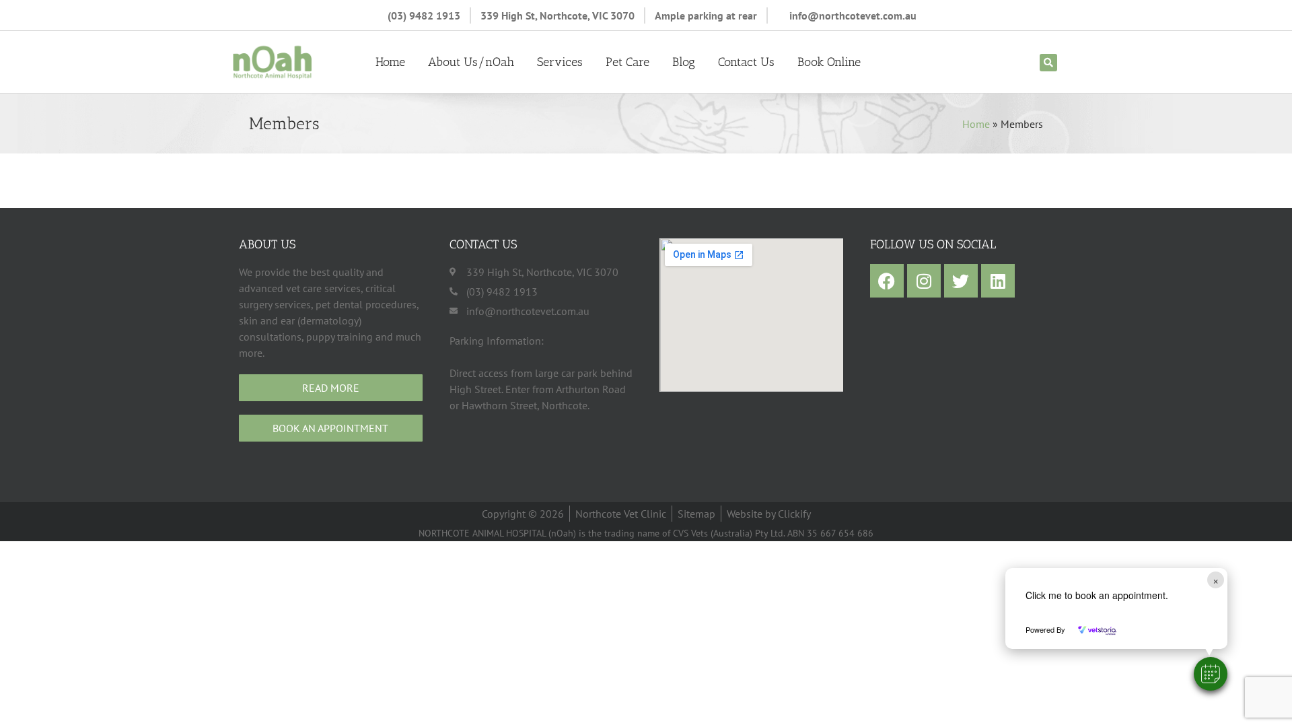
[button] (1210, 674)
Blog (683, 62)
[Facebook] (887, 281)
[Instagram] (924, 281)
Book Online (829, 62)
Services (560, 62)
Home (390, 62)
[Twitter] (961, 281)
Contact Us (746, 62)
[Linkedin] (998, 281)
